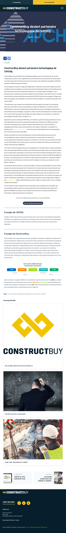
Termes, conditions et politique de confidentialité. (36, 527)
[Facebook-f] (19, 503)
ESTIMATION (43, 282)
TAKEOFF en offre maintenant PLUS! (19, 478)
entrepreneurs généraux (24, 294)
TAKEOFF (35, 282)
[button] (33, 203)
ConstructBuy (12, 294)
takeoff (43, 294)
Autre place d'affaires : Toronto (11, 520)
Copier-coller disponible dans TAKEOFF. (16, 462)
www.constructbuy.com (20, 129)
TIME (32, 284)
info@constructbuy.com (9, 504)
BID (53, 280)
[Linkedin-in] (24, 503)
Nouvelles (7, 62)
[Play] (28, 503)
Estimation (36, 294)
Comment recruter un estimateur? (15, 414)
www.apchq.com (11, 180)
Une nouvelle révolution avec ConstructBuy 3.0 (19, 366)
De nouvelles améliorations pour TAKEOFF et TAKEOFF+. (45, 479)
